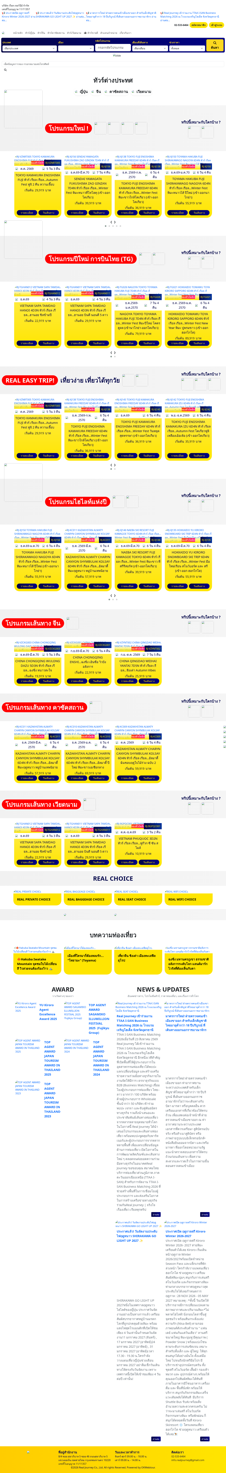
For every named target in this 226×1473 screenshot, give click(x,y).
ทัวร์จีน (41, 33)
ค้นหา (215, 47)
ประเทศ (6, 42)
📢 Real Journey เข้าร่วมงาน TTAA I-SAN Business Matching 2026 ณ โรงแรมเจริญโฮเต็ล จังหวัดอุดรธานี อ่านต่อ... (189, 16)
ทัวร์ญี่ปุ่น (30, 33)
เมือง (60, 42)
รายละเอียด (27, 212)
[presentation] (111, 222)
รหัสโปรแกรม (102, 41)
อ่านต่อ (156, 1214)
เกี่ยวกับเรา (125, 33)
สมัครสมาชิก (199, 25)
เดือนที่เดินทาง (140, 42)
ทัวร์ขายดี (92, 33)
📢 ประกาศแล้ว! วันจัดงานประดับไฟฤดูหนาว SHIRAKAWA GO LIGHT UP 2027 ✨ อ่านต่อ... (61, 14)
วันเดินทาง (48, 212)
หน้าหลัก (18, 33)
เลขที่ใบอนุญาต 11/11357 (72, 1463)
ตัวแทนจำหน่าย (108, 33)
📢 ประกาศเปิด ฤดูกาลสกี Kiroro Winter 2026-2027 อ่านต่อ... (18, 16)
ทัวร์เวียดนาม (74, 33)
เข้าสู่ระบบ (216, 25)
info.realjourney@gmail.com (187, 1460)
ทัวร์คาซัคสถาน (56, 33)
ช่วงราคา (174, 42)
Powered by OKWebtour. (141, 1467)
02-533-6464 (181, 25)
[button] (105, 226)
